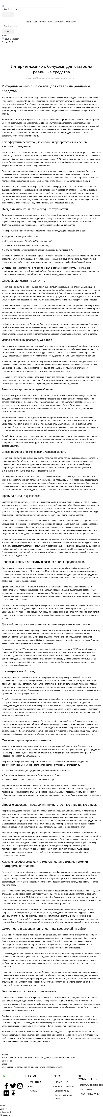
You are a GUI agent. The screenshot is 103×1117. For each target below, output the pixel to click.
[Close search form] (3, 3)
